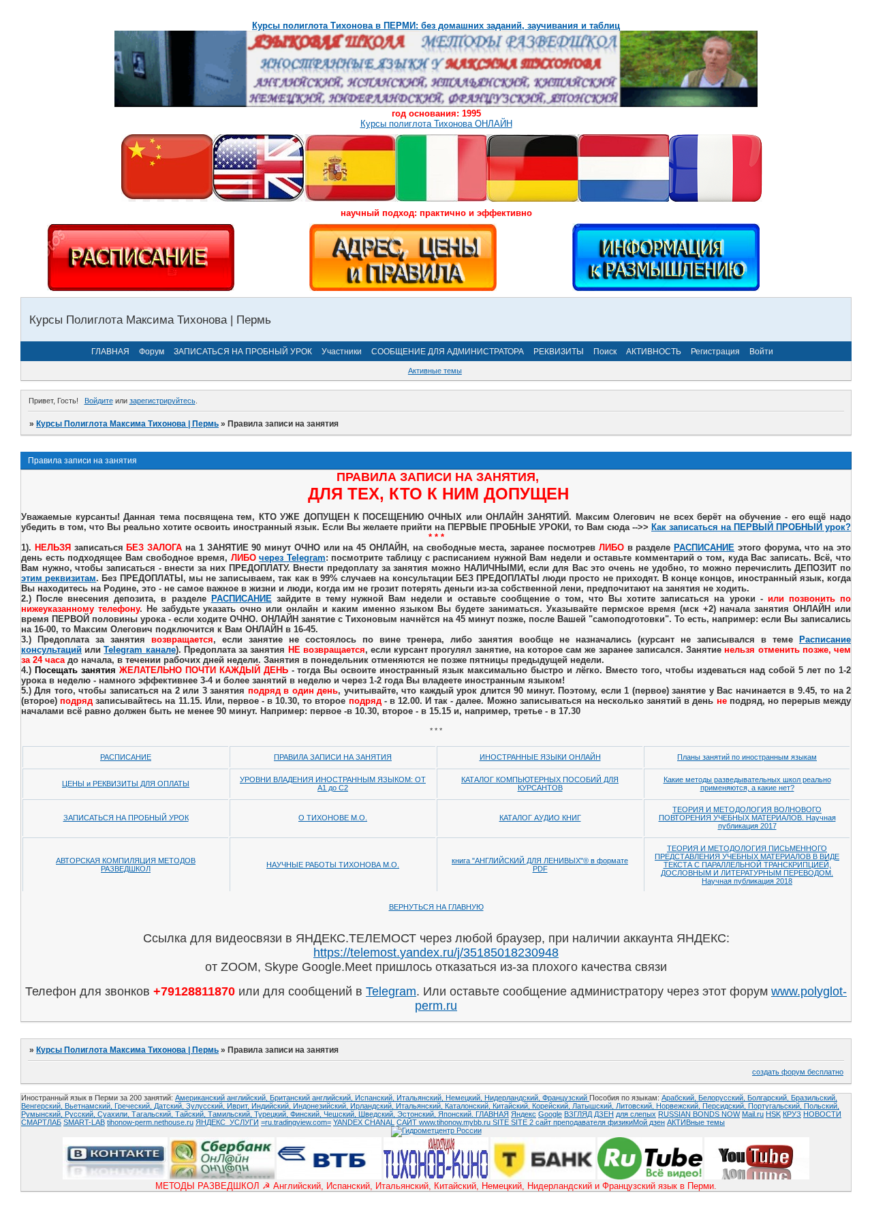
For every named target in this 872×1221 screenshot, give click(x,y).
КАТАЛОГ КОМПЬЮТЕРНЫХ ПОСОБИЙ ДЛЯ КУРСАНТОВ (540, 783)
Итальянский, (421, 1098)
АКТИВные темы (696, 1122)
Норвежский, (679, 1106)
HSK (773, 1114)
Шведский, (377, 1114)
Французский (565, 1098)
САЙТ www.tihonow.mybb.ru (444, 1122)
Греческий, (134, 1106)
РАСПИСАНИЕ (704, 547)
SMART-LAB (84, 1122)
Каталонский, (469, 1106)
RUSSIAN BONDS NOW (699, 1114)
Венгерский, (43, 1106)
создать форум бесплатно (797, 1072)
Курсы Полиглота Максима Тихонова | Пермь (127, 424)
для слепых (636, 1114)
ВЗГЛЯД (578, 1114)
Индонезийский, (321, 1106)
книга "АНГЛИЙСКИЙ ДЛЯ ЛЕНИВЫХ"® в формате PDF (540, 864)
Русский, (81, 1114)
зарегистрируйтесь (162, 401)
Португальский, (776, 1106)
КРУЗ (792, 1114)
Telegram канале (139, 650)
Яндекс (523, 1114)
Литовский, (636, 1106)
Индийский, (272, 1106)
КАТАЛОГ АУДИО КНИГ (540, 818)
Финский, (307, 1114)
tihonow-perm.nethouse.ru (150, 1122)
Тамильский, (231, 1114)
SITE (502, 1122)
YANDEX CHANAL (363, 1122)
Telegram (391, 991)
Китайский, (512, 1106)
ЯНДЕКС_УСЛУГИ (227, 1122)
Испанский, (375, 1098)
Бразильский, (814, 1098)
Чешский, (341, 1114)
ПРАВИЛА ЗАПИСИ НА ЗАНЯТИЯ (333, 757)
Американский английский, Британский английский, (265, 1098)
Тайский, (191, 1114)
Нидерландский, (513, 1098)
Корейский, (552, 1106)
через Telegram (292, 558)
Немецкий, (465, 1098)
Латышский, (594, 1106)
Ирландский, (373, 1106)
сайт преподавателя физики (583, 1122)
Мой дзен (649, 1122)
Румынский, (43, 1114)
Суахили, (114, 1114)
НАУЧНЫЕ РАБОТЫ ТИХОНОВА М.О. (332, 865)
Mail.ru (753, 1114)
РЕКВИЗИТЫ (558, 351)
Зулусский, (206, 1106)
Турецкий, (272, 1114)
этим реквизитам (58, 578)
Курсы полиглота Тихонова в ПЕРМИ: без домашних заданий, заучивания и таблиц (436, 25)
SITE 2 (522, 1122)
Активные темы (435, 371)
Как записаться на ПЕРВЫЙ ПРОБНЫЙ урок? (751, 527)
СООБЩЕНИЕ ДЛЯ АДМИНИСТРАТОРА (447, 351)
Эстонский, (417, 1114)
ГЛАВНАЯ (110, 351)
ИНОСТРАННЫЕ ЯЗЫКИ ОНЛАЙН (540, 757)
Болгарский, (769, 1098)
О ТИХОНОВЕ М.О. (332, 818)
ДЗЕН (604, 1114)
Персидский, (725, 1106)
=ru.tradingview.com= (296, 1122)
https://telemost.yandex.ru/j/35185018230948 (436, 952)
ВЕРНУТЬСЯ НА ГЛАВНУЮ (436, 907)
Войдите (98, 401)
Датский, (170, 1106)
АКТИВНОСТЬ (653, 351)
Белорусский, (722, 1098)
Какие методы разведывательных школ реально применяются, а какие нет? (747, 783)
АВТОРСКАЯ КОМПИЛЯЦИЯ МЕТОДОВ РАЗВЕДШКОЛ (126, 864)
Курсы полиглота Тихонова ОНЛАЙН (436, 124)
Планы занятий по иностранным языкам (747, 757)
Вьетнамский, (89, 1106)
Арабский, (679, 1098)
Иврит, (239, 1106)
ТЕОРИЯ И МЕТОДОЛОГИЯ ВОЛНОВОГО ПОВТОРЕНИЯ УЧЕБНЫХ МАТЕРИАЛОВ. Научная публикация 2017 (747, 817)
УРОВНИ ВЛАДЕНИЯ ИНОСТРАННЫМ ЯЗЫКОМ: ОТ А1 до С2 (333, 783)
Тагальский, (153, 1114)
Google (550, 1114)
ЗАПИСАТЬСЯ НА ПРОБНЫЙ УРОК (243, 351)
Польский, (821, 1106)
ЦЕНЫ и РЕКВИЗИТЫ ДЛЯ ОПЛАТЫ (125, 783)
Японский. (457, 1114)
